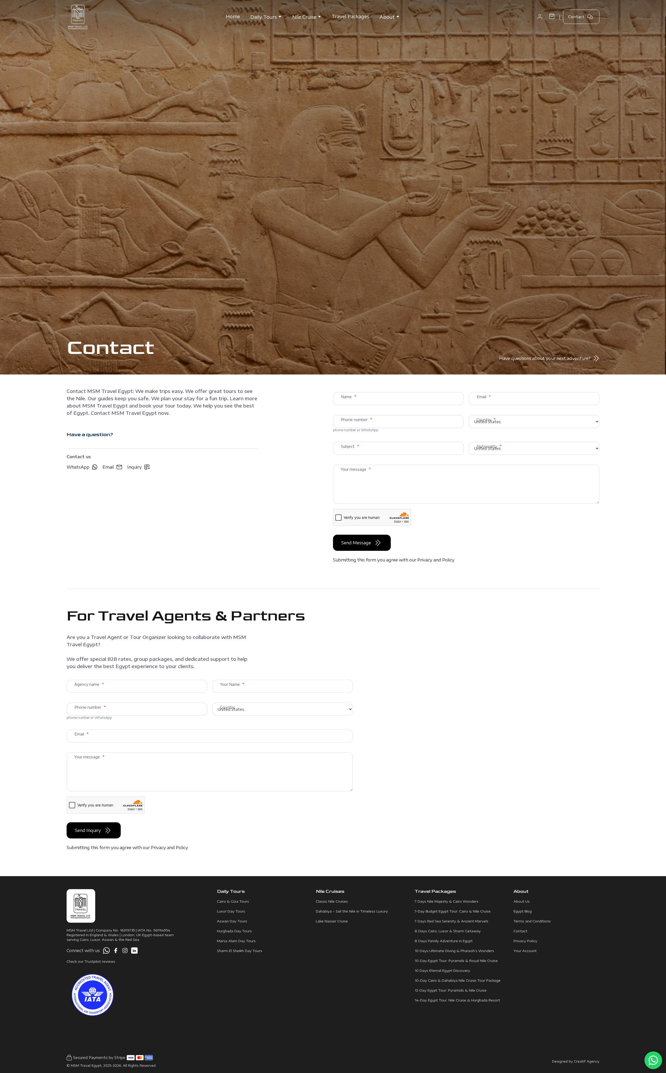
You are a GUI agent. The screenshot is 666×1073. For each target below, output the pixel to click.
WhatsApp (78, 467)
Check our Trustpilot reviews (91, 961)
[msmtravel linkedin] (134, 950)
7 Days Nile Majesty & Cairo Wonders (446, 901)
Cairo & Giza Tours (233, 901)
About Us (522, 901)
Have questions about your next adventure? (545, 358)
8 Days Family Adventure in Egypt (444, 941)
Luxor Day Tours (231, 911)
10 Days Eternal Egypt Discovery (442, 970)
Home (233, 16)
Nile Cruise (304, 17)
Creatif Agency (586, 1061)
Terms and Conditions (532, 921)
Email (108, 467)
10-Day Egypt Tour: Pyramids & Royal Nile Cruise (456, 961)
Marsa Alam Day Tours (236, 941)
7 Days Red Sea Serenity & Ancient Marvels (451, 921)
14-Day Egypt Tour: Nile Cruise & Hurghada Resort (457, 1000)
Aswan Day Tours (232, 921)
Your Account (525, 951)
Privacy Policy (525, 941)
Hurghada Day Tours (234, 931)
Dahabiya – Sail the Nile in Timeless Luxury (352, 911)
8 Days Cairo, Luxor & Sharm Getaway (448, 931)
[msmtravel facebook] (115, 950)
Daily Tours (263, 17)
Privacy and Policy (435, 560)
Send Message (356, 542)
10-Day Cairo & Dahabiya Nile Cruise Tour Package (458, 980)
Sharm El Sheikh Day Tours (239, 951)
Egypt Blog (523, 911)
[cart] (551, 17)
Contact (576, 16)
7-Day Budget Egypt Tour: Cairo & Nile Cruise (453, 911)
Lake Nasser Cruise (332, 921)
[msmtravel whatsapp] (106, 950)
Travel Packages (350, 16)
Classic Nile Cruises (332, 901)
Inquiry (134, 467)
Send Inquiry (88, 830)
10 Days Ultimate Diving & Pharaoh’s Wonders (454, 951)
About (387, 17)
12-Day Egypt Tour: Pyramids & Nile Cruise (450, 990)
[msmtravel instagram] (125, 950)
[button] (540, 17)
